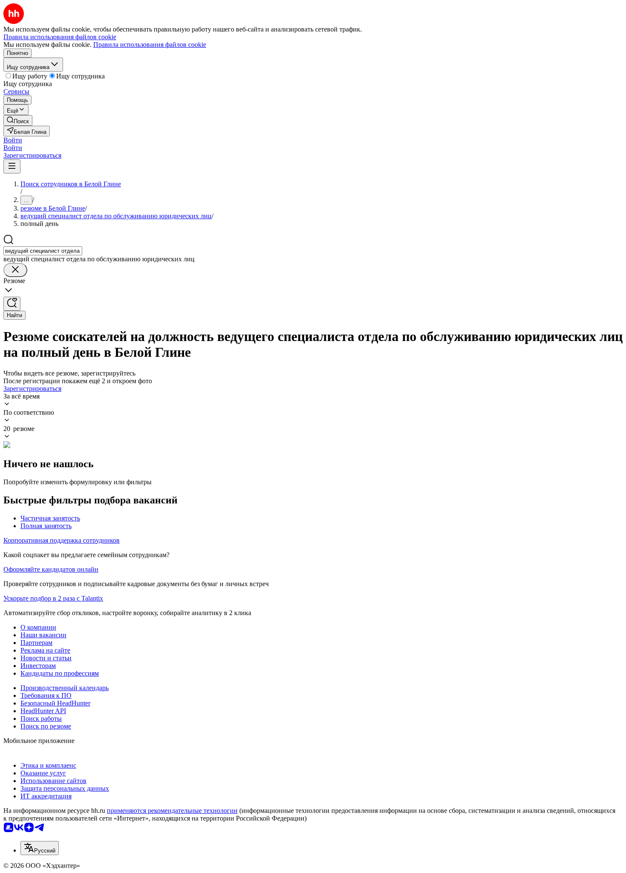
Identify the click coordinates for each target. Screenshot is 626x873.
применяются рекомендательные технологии (172, 810)
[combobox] (42, 250)
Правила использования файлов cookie (149, 44)
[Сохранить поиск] (11, 304)
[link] (17, 120)
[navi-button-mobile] (11, 166)
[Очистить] (15, 270)
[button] (12, 140)
